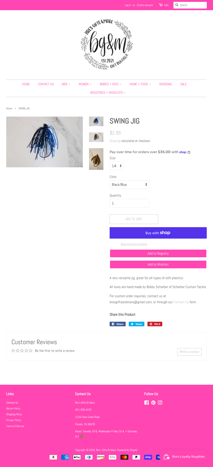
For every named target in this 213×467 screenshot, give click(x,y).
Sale (183, 84)
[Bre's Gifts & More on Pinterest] (153, 403)
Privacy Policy (13, 420)
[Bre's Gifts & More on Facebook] (146, 403)
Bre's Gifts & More (106, 450)
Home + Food (139, 84)
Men (65, 84)
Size (112, 158)
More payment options (134, 244)
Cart (166, 5)
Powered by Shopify (127, 450)
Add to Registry (158, 253)
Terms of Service (15, 426)
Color (113, 176)
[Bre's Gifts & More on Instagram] (160, 403)
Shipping (115, 141)
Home (26, 84)
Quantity (115, 195)
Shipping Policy (14, 414)
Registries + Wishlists (107, 92)
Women (84, 84)
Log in (128, 5)
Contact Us (46, 84)
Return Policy (13, 408)
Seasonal (165, 84)
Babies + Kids (109, 84)
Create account (145, 5)
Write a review (189, 351)
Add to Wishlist (158, 264)
